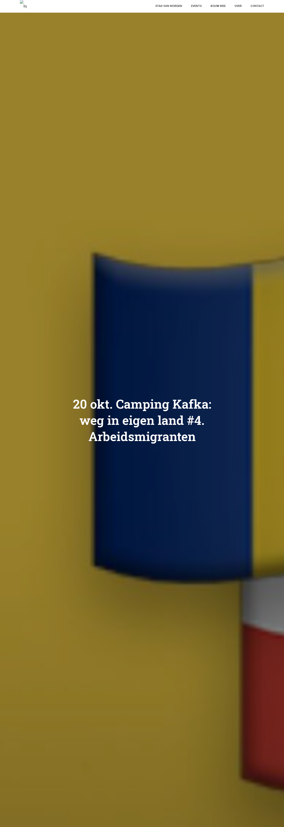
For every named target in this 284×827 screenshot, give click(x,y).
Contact (257, 6)
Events (196, 6)
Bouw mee (218, 6)
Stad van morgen (168, 6)
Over (238, 6)
